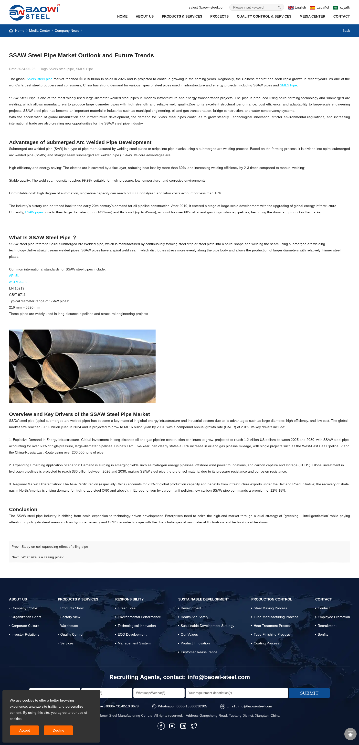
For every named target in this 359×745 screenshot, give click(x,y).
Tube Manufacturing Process (276, 617)
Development (191, 608)
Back (346, 30)
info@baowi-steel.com (219, 677)
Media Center (312, 16)
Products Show (72, 608)
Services (67, 643)
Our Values (189, 634)
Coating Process (266, 643)
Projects (219, 16)
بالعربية (344, 7)
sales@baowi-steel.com (207, 7)
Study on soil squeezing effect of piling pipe (54, 546)
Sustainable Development (203, 599)
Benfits (323, 634)
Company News (67, 30)
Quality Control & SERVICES (264, 16)
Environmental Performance (139, 617)
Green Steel (127, 608)
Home (122, 16)
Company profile (24, 608)
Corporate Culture (25, 626)
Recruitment (327, 626)
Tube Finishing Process (272, 634)
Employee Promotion (334, 617)
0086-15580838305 (192, 706)
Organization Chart (26, 617)
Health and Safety (194, 617)
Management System (134, 643)
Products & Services (182, 16)
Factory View (70, 617)
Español (323, 7)
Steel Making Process (270, 608)
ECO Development (132, 634)
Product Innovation (195, 643)
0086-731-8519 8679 (122, 706)
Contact (341, 16)
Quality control (71, 634)
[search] (278, 7)
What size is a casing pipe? (42, 557)
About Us (145, 16)
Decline (58, 730)
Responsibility (129, 599)
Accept (24, 730)
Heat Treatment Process (272, 626)
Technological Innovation (137, 626)
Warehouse (69, 626)
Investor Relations (25, 634)
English (300, 7)
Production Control (271, 599)
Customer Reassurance (199, 652)
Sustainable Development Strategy (207, 626)
